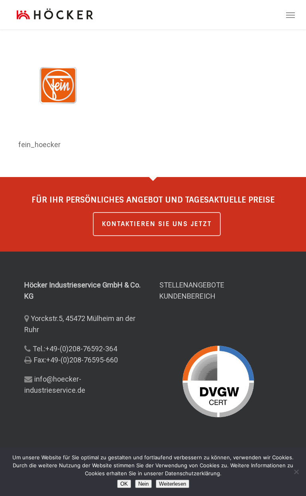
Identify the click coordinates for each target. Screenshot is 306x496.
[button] (290, 15)
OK (124, 484)
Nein (143, 484)
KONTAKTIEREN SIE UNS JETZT (157, 224)
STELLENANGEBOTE (191, 285)
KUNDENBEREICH (187, 296)
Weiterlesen (172, 484)
